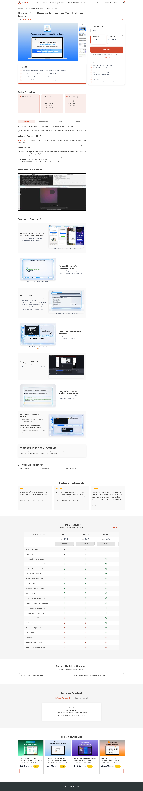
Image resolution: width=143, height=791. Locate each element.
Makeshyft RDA (27, 19)
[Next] (82, 60)
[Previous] (82, 24)
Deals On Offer (79, 762)
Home (19, 8)
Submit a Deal (109, 2)
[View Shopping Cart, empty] (123, 3)
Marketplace (29, 762)
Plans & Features (43, 121)
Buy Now (106, 49)
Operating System (37, 762)
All (22, 8)
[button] (122, 20)
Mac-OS (90, 762)
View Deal (31, 771)
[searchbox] (89, 2)
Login (115, 2)
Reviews (78, 121)
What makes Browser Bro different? (36, 675)
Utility (26, 8)
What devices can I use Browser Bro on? (90, 675)
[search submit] (98, 2)
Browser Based (106, 762)
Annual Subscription (52, 762)
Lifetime (23, 762)
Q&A (60, 121)
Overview (26, 121)
